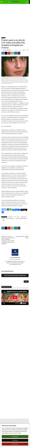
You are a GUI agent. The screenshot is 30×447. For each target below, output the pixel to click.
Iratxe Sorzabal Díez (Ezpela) (21, 218)
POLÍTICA (6, 5)
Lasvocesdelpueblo (7, 50)
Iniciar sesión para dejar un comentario (15, 275)
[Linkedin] (15, 53)
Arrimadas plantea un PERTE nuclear (22, 237)
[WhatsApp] (12, 53)
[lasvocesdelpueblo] (14, 2)
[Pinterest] (9, 53)
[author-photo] (15, 255)
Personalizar (15, 440)
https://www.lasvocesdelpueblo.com (15, 259)
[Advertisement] (15, 21)
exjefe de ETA (23, 216)
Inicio (2, 5)
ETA (14, 216)
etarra (18, 216)
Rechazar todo (15, 444)
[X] (6, 53)
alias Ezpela (10, 216)
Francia (3, 218)
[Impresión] (18, 53)
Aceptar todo (15, 436)
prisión (3, 220)
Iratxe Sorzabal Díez (10, 218)
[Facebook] (2, 53)
